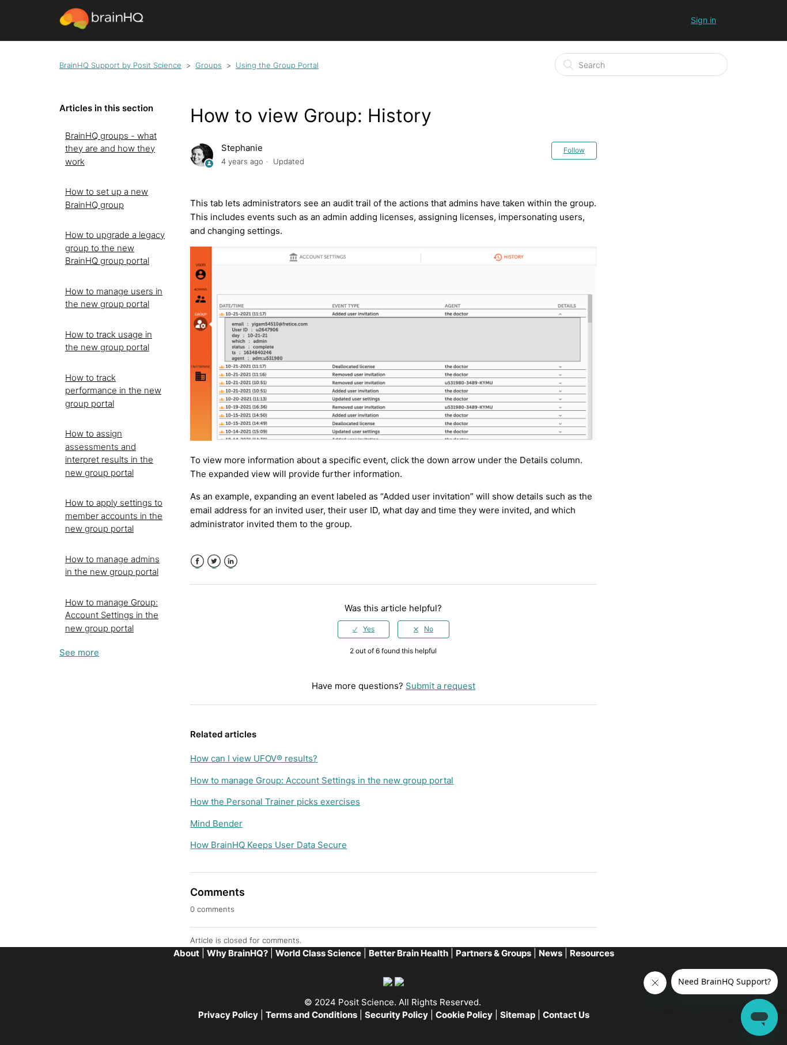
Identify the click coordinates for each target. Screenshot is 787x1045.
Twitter (214, 561)
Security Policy (396, 1014)
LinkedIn (231, 561)
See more (79, 652)
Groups (208, 65)
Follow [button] (574, 150)
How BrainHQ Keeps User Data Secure (268, 844)
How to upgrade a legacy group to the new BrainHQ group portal (115, 247)
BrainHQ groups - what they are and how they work (111, 148)
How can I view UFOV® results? (253, 758)
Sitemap (517, 1014)
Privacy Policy (228, 1014)
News (550, 953)
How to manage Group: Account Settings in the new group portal (111, 615)
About (186, 953)
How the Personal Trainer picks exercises (275, 801)
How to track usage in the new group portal (108, 341)
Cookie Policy (464, 1014)
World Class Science (318, 953)
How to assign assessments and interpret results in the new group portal (109, 453)
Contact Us (566, 1014)
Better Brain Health (408, 953)
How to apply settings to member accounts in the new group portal (113, 515)
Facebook (197, 561)
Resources (592, 953)
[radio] (363, 629)
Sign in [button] (703, 20)
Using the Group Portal (277, 65)
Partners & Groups (493, 953)
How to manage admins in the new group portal (112, 566)
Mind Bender (216, 823)
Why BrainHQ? (237, 953)
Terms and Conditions (311, 1014)
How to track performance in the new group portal (113, 390)
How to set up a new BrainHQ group (106, 198)
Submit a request (440, 685)
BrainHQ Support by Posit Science (120, 65)
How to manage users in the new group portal (113, 298)
